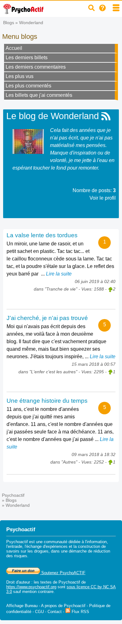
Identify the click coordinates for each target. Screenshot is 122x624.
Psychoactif (13, 495)
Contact (55, 611)
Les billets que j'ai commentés (39, 95)
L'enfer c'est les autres (53, 371)
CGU (39, 611)
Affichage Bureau (22, 605)
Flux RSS (79, 611)
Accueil (14, 48)
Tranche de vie (61, 288)
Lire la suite (59, 273)
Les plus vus (19, 76)
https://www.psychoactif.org (31, 587)
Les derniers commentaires (36, 67)
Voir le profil (102, 198)
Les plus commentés (28, 85)
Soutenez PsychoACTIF (62, 572)
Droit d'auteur (18, 582)
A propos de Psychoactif (63, 605)
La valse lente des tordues (42, 235)
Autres (69, 461)
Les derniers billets (27, 57)
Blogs (8, 22)
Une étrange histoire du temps (47, 400)
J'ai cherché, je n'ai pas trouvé (47, 318)
